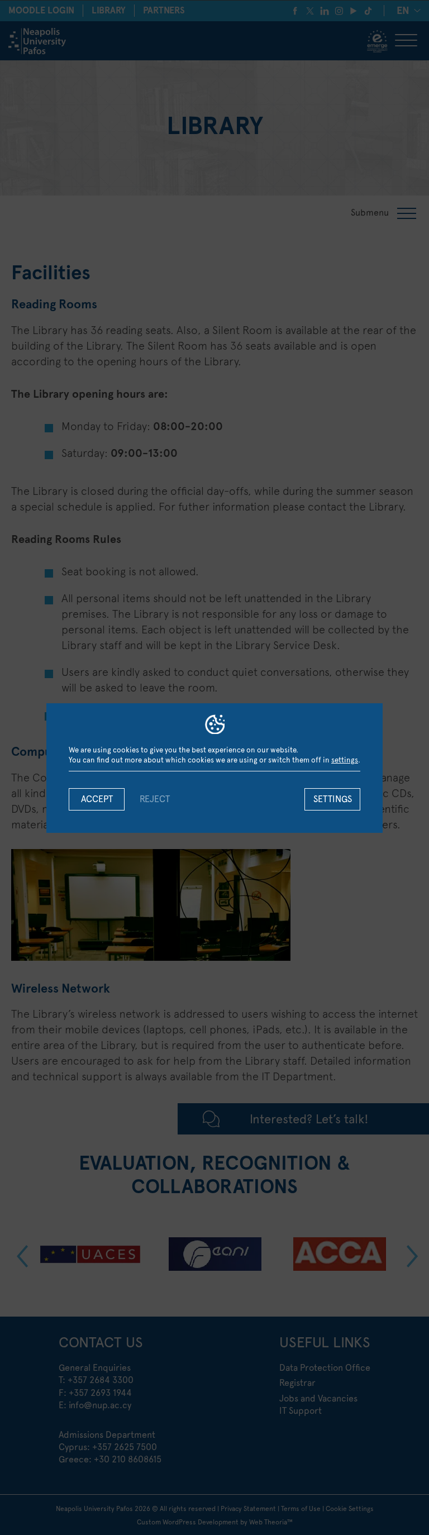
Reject (155, 799)
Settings (332, 799)
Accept (97, 799)
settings (344, 760)
